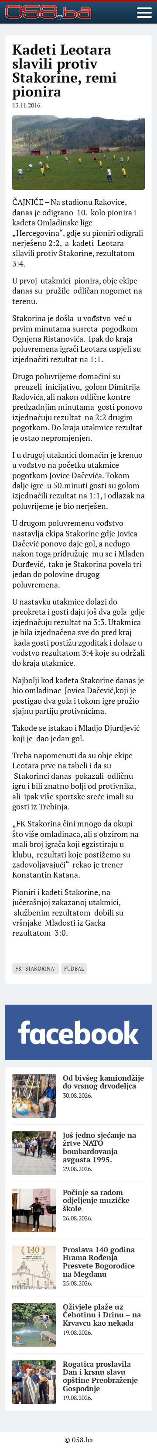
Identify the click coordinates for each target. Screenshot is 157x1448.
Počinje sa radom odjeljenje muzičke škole (96, 1200)
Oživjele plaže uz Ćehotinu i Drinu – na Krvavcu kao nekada (102, 1315)
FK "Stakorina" (35, 968)
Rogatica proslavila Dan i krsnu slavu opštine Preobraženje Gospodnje (100, 1376)
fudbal (74, 968)
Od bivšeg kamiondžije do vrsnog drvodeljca (103, 1082)
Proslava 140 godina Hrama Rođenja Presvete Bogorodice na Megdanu (99, 1261)
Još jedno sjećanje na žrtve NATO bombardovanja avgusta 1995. (99, 1147)
